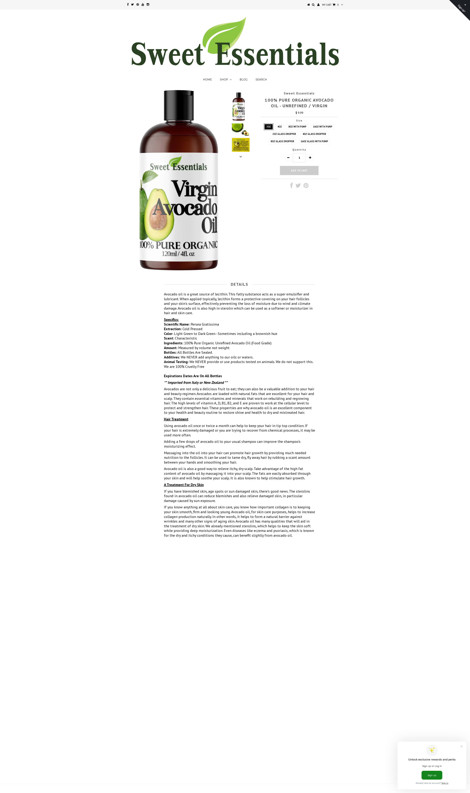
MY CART (330, 4)
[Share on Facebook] (291, 186)
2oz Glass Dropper (284, 134)
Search (261, 79)
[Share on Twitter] (298, 186)
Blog (243, 79)
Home (207, 79)
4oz (279, 126)
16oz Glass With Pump (314, 141)
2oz (268, 126)
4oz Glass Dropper (314, 134)
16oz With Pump (322, 126)
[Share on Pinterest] (305, 186)
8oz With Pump (297, 126)
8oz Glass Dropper (282, 141)
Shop (224, 79)
